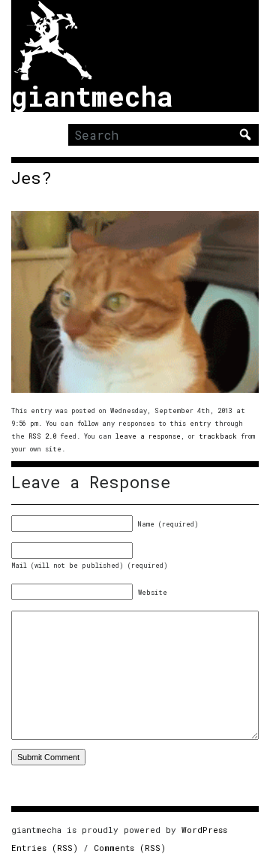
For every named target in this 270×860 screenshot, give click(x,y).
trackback (218, 436)
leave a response (148, 436)
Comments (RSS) (130, 847)
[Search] (245, 134)
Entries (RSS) (44, 847)
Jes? (31, 178)
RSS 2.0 (42, 436)
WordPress (204, 829)
